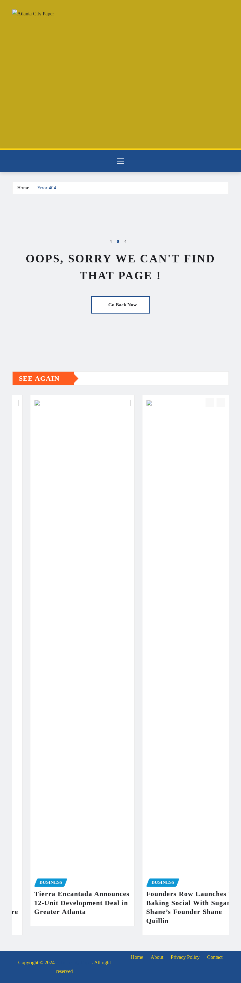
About (157, 957)
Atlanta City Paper (74, 962)
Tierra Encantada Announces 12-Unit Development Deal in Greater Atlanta (64, 903)
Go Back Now (122, 304)
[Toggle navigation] (120, 161)
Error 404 (46, 187)
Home (23, 187)
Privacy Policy (185, 957)
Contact (214, 957)
